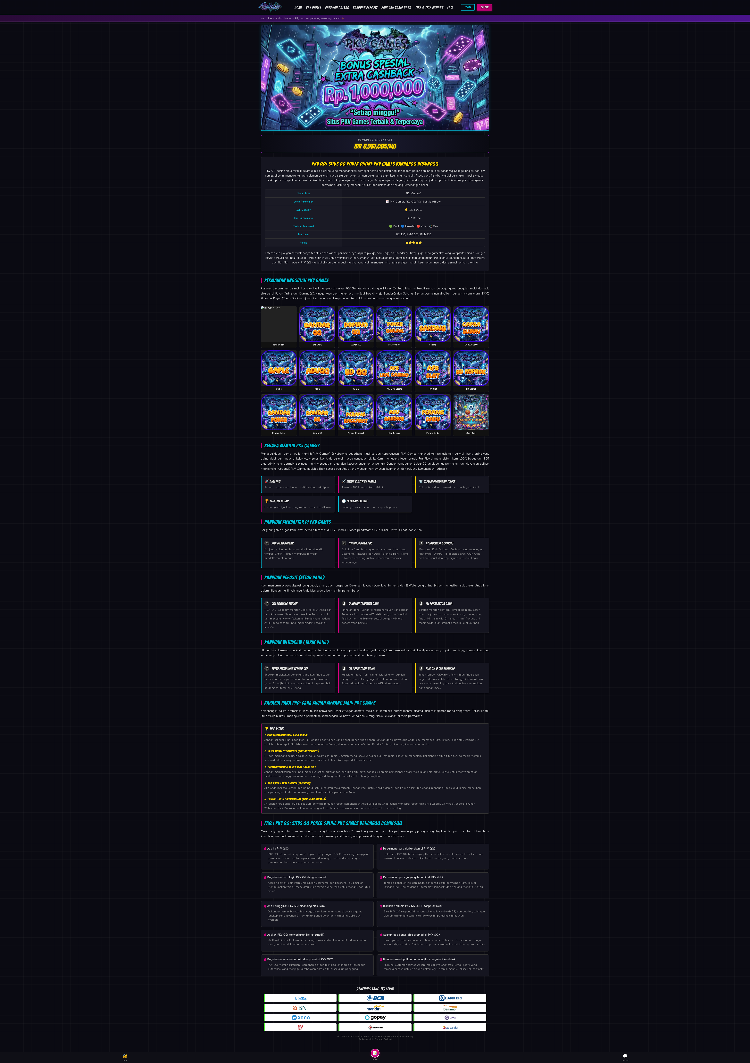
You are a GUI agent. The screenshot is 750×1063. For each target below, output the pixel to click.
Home (298, 7)
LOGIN (468, 7)
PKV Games (313, 7)
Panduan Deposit (365, 7)
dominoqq (383, 253)
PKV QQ (271, 171)
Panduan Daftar (337, 7)
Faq (450, 7)
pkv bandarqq (414, 180)
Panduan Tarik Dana (396, 7)
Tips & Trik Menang (429, 7)
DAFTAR (484, 7)
